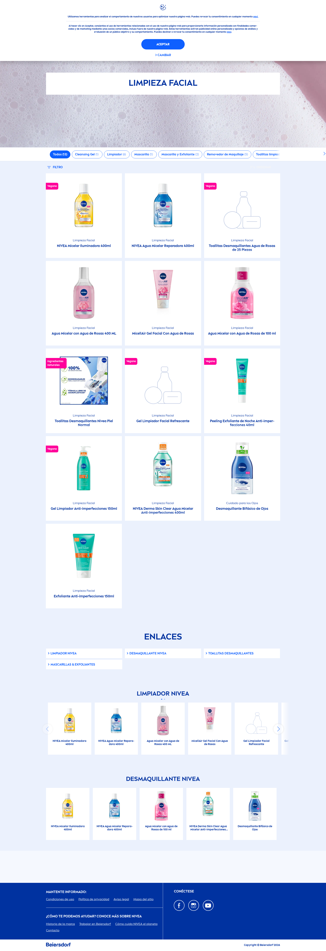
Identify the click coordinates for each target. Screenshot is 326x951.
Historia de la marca (60, 924)
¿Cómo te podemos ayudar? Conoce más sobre (94, 916)
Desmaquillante (147, 653)
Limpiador (64, 653)
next (278, 729)
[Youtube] (208, 905)
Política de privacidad (93, 899)
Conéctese (184, 891)
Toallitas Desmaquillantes (231, 653)
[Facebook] (179, 905)
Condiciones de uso (60, 899)
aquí (229, 32)
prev (47, 729)
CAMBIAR (164, 55)
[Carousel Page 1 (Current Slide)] (161, 699)
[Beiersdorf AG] (58, 945)
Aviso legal (121, 899)
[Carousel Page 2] (164, 699)
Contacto (52, 930)
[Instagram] (193, 905)
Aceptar (162, 44)
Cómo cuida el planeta (136, 924)
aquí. (255, 16)
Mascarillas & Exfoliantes (73, 664)
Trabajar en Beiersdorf (95, 924)
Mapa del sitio (143, 899)
